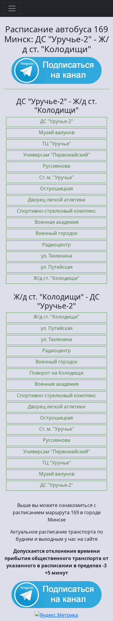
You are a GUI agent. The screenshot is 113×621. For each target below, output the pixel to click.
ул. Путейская (57, 267)
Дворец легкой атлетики (56, 406)
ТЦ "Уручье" (56, 143)
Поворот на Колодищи (56, 372)
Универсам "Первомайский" (56, 154)
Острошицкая (56, 188)
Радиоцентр (56, 244)
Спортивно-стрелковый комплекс (56, 211)
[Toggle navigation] (12, 8)
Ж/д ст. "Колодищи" (56, 278)
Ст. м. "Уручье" (56, 177)
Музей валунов (56, 132)
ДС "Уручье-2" (56, 121)
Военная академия (57, 222)
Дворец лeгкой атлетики (56, 199)
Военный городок (56, 233)
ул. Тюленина (56, 255)
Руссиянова (56, 166)
